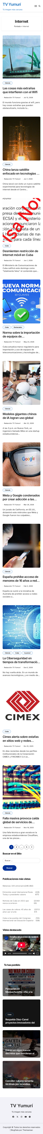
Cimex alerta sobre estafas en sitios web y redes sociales (21, 740)
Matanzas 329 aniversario (14, 886)
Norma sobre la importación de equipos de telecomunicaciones (21, 336)
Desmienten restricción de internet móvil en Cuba (20, 253)
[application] (21, 944)
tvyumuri (27, 653)
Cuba (7, 246)
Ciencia (7, 83)
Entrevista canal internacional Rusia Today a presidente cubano (18, 893)
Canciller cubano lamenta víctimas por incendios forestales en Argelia (19, 1084)
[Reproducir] (5, 953)
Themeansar (28, 1130)
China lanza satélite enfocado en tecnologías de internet (21, 173)
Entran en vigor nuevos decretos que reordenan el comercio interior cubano (19, 1053)
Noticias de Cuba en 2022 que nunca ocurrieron (16, 902)
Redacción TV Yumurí (12, 97)
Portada (17, 26)
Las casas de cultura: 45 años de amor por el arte (17, 910)
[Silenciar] (34, 953)
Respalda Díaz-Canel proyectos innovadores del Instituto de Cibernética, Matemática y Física (20, 1024)
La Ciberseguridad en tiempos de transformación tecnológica (21, 662)
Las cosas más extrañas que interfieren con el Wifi (20, 90)
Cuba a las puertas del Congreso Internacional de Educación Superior (18, 919)
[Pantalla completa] (37, 953)
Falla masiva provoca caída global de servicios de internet (21, 822)
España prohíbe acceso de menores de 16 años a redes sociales (21, 580)
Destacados (18, 327)
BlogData (15, 1130)
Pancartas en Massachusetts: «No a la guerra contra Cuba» (18, 991)
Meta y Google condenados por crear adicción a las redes (21, 499)
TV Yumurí (12, 4)
